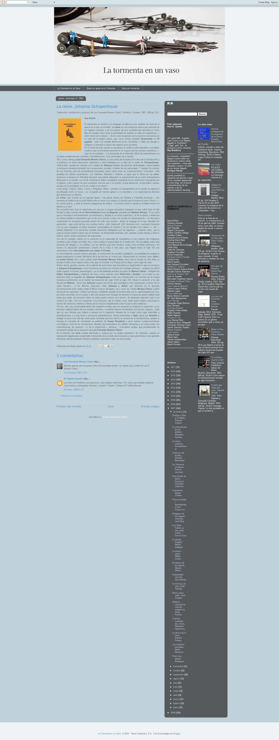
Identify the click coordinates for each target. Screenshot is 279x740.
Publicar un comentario (71, 396)
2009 (173, 400)
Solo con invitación (131, 88)
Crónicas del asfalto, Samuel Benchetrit (178, 457)
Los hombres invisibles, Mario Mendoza (178, 648)
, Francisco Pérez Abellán (217, 332)
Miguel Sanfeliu (174, 330)
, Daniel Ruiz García (216, 270)
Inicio (111, 406)
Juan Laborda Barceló (177, 286)
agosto (176, 678)
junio (175, 687)
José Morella (173, 300)
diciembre (178, 412)
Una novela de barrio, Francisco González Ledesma (179, 481)
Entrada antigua (150, 406)
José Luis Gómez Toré (177, 274)
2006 (173, 712)
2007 (173, 408)
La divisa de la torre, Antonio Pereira (179, 637)
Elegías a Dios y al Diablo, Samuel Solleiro (179, 419)
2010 (173, 396)
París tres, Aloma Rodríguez (178, 658)
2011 (173, 392)
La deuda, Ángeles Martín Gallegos (177, 543)
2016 (173, 371)
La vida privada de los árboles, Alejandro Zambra (179, 432)
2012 (173, 387)
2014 (173, 379)
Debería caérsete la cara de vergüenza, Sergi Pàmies (178, 608)
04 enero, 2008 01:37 (74, 389)
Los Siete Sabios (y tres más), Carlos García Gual (179, 530)
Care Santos (173, 332)
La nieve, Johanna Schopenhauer (179, 445)
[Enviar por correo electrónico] (99, 346)
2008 (173, 404)
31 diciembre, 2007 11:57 (75, 372)
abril (175, 695)
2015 (173, 375)
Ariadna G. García (175, 267)
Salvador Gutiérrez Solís (178, 281)
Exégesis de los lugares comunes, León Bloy (178, 517)
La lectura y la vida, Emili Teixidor (179, 586)
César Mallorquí (174, 293)
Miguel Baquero (174, 225)
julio (175, 683)
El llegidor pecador (73, 378)
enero (176, 707)
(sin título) (216, 164)
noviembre (178, 666)
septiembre (178, 674)
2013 (173, 383)
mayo (176, 691)
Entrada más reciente (69, 406)
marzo (176, 699)
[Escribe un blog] (102, 346)
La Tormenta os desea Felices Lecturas (178, 468)
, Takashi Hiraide (217, 389)
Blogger (176, 733)
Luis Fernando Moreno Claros (79, 361)
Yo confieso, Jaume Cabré (217, 358)
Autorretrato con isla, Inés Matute (179, 577)
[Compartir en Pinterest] (112, 346)
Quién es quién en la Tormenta (101, 88)
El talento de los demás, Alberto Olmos (178, 567)
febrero (176, 703)
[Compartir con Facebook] (108, 346)
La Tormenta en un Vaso (68, 88)
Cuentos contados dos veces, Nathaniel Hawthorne (178, 623)
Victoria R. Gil (173, 317)
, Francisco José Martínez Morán (218, 189)
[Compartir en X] (105, 346)
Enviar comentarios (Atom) (114, 417)
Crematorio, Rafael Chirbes (177, 493)
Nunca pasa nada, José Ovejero (178, 595)
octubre (177, 670)
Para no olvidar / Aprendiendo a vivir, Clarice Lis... (179, 504)
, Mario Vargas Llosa (217, 239)
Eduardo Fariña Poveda (178, 257)
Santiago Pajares (175, 308)
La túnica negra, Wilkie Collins (176, 555)
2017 (173, 367)
